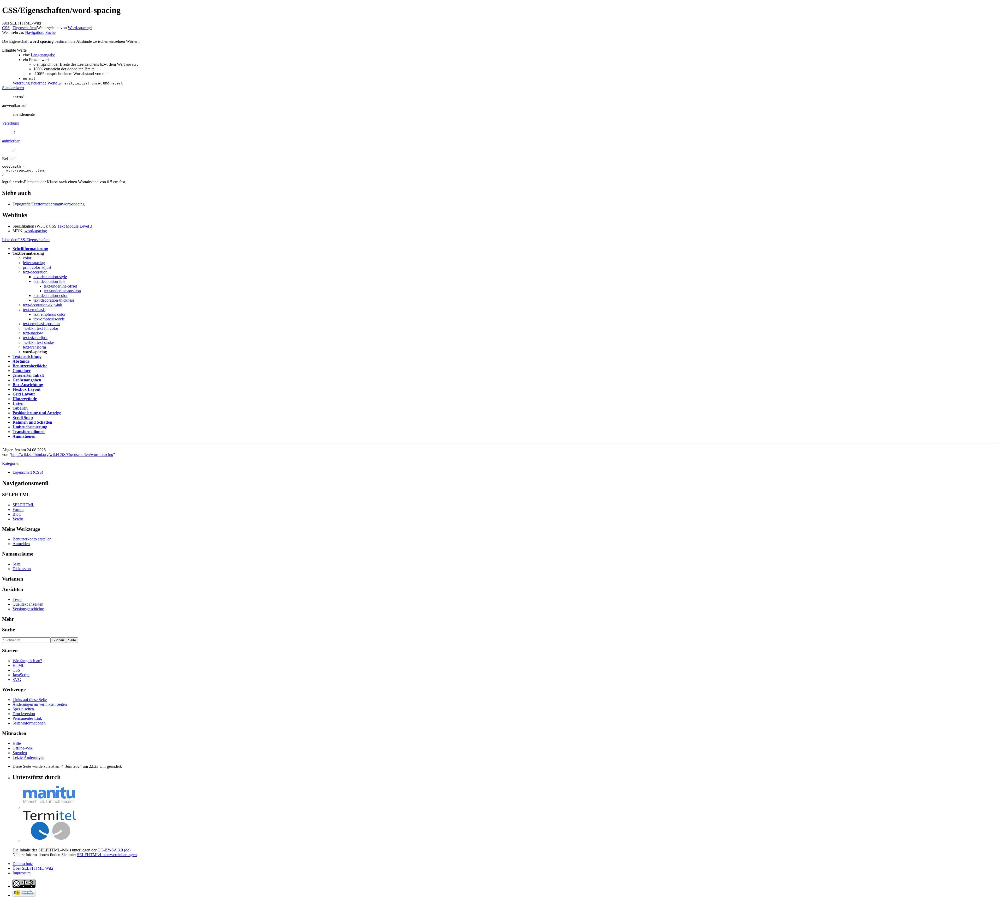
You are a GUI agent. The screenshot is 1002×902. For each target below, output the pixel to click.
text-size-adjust (35, 338)
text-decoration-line (49, 281)
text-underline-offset (60, 286)
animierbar (11, 141)
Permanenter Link (27, 718)
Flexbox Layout (26, 389)
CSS (6, 28)
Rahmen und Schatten (32, 422)
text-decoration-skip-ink (42, 305)
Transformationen (29, 431)
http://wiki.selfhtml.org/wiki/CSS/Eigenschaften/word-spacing (62, 454)
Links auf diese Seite (30, 699)
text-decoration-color (50, 295)
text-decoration (35, 272)
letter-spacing (34, 262)
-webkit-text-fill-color (40, 328)
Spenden (20, 753)
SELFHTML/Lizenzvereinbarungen (107, 854)
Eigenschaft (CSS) (28, 472)
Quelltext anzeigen (28, 604)
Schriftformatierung (30, 248)
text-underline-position (62, 291)
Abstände (21, 361)
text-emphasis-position (41, 323)
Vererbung (10, 123)
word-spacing (36, 231)
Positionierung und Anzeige (37, 413)
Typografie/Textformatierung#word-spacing (49, 204)
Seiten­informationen (29, 723)
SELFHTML (23, 505)
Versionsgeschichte (28, 609)
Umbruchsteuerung (30, 427)
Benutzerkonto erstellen (32, 539)
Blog (17, 514)
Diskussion (22, 568)
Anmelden (21, 543)
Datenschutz (23, 863)
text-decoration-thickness (53, 300)
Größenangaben (27, 380)
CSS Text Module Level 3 (70, 226)
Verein (18, 519)
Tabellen (20, 408)
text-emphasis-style (49, 319)
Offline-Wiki (23, 748)
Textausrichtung (27, 356)
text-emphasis (34, 309)
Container (22, 370)
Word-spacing (79, 28)
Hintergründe (25, 399)
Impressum (22, 873)
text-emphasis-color (49, 314)
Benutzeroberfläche (30, 366)
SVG (17, 679)
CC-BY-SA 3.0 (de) (114, 850)
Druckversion (24, 713)
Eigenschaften (24, 28)
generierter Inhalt (28, 375)
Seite (17, 564)
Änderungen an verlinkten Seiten (40, 704)
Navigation (34, 32)
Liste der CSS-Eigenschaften (26, 239)
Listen (18, 403)
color (27, 258)
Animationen (24, 436)
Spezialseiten (23, 709)
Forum (18, 509)
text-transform (34, 347)
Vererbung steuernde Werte (35, 83)
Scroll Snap (23, 417)
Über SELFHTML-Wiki (33, 868)
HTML (19, 665)
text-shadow (33, 333)
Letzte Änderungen (28, 757)
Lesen (17, 599)
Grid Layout (24, 394)
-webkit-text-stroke (38, 342)
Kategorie (10, 463)
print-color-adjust (37, 267)
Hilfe (17, 743)
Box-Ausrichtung (28, 384)
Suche (50, 32)
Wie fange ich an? (27, 661)
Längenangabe (43, 55)
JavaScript (21, 675)
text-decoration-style (50, 277)
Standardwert (13, 88)
